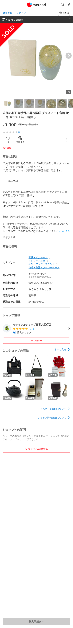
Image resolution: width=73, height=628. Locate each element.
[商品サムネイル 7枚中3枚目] (29, 103)
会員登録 (7, 12)
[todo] (69, 4)
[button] (62, 5)
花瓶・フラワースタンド (42, 264)
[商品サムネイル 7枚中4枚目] (40, 103)
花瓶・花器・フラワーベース (44, 267)
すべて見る (60, 349)
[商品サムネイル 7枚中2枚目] (18, 103)
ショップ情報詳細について (52, 417)
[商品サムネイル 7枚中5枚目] (51, 103)
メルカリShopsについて (53, 408)
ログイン (21, 12)
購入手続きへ (36, 621)
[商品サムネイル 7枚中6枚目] (62, 103)
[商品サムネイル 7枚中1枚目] (7, 103)
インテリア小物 (37, 260)
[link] (62, 349)
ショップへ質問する (36, 449)
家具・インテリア (38, 257)
